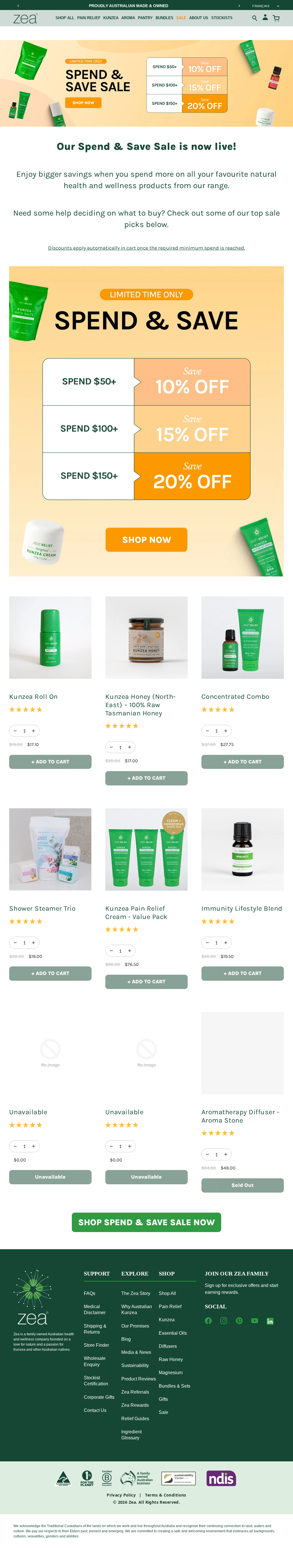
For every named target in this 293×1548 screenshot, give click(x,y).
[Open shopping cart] (276, 18)
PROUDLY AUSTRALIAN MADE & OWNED (128, 5)
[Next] (239, 6)
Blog (126, 1339)
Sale (181, 18)
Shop (167, 1273)
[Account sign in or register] (265, 18)
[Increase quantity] (15, 730)
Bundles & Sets (174, 1386)
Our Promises (135, 1326)
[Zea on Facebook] (208, 1320)
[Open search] (255, 18)
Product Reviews (138, 1378)
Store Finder (96, 1345)
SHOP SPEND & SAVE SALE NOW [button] (146, 1222)
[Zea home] (25, 18)
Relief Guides (135, 1418)
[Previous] (18, 6)
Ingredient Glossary (131, 1434)
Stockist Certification (96, 1380)
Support (97, 1273)
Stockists (222, 18)
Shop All (65, 18)
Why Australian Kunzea (136, 1309)
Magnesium (171, 1372)
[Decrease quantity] (33, 730)
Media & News (136, 1352)
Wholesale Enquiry (95, 1361)
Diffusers (168, 1346)
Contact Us (95, 1410)
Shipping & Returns (95, 1329)
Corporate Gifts (99, 1397)
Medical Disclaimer (95, 1309)
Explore (135, 1273)
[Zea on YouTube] (254, 1320)
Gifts (163, 1399)
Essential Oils (173, 1333)
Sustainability (135, 1365)
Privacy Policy (121, 1495)
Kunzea (110, 18)
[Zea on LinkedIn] (270, 1322)
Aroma (128, 18)
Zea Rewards (135, 1405)
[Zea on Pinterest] (239, 1320)
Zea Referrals (135, 1392)
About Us (198, 18)
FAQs (89, 1293)
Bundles (164, 18)
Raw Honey (171, 1359)
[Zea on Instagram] (223, 1320)
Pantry (145, 18)
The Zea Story (135, 1293)
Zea (132, 1502)
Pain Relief (88, 18)
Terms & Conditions (165, 1495)
